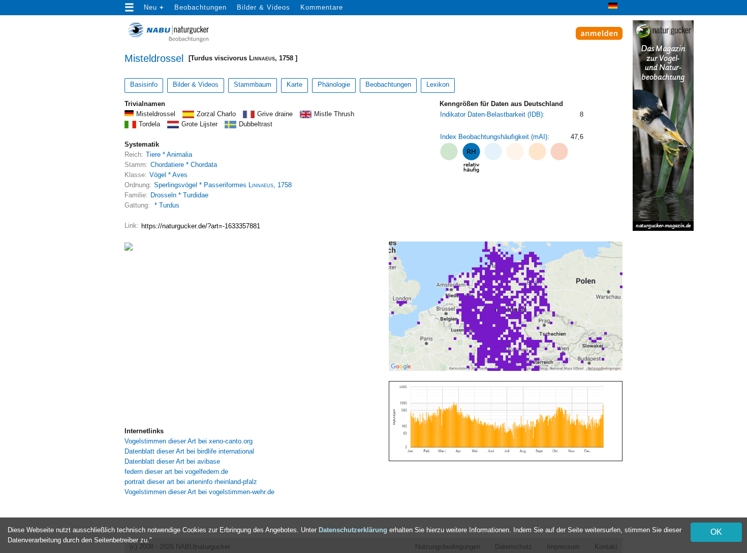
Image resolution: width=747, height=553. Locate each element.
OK (716, 532)
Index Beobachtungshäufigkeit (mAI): (494, 137)
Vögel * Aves (168, 175)
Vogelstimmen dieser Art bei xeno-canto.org (188, 441)
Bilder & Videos (263, 7)
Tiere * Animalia (169, 154)
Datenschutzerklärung (353, 530)
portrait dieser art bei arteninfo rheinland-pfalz (190, 482)
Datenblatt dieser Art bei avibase (172, 461)
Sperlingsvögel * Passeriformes (223, 185)
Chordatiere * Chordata (183, 164)
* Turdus (165, 205)
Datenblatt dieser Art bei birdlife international (189, 451)
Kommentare (321, 7)
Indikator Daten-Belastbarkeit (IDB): (492, 114)
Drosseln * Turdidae (179, 195)
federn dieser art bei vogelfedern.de (176, 471)
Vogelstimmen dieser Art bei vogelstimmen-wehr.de (199, 492)
